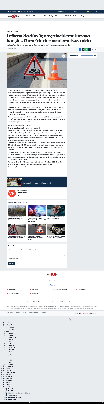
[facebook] (36, 319)
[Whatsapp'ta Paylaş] (86, 49)
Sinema (10, 351)
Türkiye (51, 16)
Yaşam (77, 16)
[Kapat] (103, 403)
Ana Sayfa (10, 312)
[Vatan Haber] (12, 193)
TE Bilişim (85, 313)
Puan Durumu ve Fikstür (61, 289)
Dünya (57, 16)
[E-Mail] (18, 196)
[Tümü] (95, 55)
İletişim (18, 312)
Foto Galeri (13, 11)
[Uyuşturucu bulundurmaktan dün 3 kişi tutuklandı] (56, 210)
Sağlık (10, 341)
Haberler (9, 32)
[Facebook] (50, 284)
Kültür (10, 360)
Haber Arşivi (35, 293)
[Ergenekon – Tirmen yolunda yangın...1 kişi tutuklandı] (56, 229)
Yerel (10, 356)
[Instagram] (53, 284)
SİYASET (11, 349)
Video (8, 368)
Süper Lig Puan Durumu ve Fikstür (19, 393)
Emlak (10, 358)
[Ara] (93, 16)
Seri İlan (8, 374)
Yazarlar (31, 11)
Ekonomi (11, 333)
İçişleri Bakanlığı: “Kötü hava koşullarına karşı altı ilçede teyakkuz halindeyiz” (17, 218)
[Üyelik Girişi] (96, 12)
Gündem (29, 16)
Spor (62, 16)
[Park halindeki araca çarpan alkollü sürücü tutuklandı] (17, 229)
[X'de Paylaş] (83, 49)
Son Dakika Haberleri (13, 293)
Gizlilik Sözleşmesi (34, 312)
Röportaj (11, 354)
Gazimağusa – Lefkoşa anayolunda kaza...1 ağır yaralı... (35, 238)
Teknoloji (11, 345)
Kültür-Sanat (69, 16)
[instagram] (70, 319)
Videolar (22, 11)
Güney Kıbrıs (43, 16)
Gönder (11, 263)
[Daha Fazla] (89, 49)
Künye (83, 16)
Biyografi (9, 378)
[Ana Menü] (96, 16)
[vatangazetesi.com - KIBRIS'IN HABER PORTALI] (13, 16)
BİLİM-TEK (11, 347)
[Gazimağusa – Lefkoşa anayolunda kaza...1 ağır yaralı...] (37, 229)
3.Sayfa (35, 16)
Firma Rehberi (10, 372)
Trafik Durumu (35, 289)
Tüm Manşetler (82, 289)
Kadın (10, 343)
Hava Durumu (12, 289)
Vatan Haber (22, 192)
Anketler (9, 380)
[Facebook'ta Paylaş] (80, 49)
